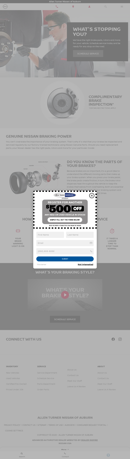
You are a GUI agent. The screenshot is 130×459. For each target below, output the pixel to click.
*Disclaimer (41, 264)
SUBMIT (65, 259)
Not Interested (85, 264)
